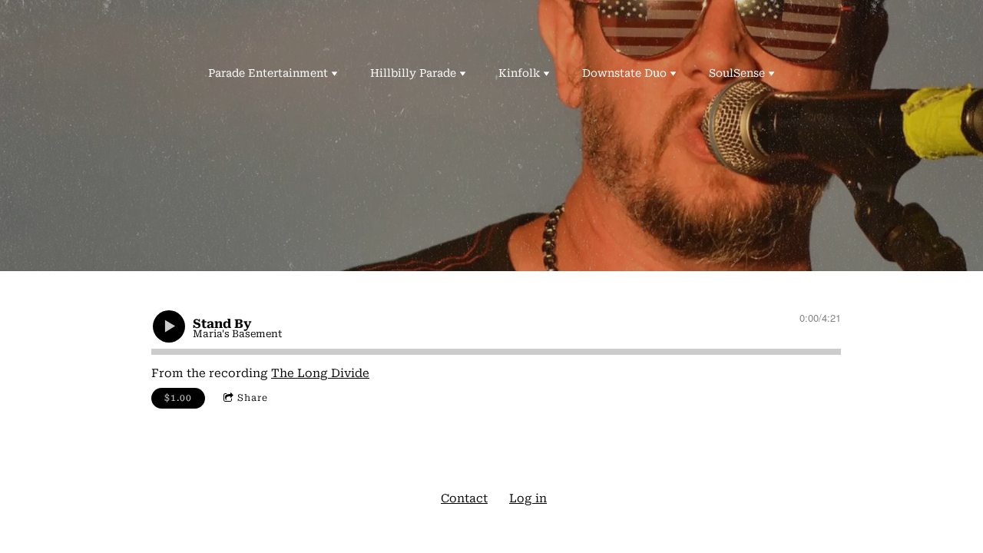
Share (252, 397)
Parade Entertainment (268, 73)
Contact (464, 498)
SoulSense (737, 73)
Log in (528, 498)
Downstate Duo (624, 73)
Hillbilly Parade (413, 73)
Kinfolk (519, 73)
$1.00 (178, 397)
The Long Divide (320, 373)
